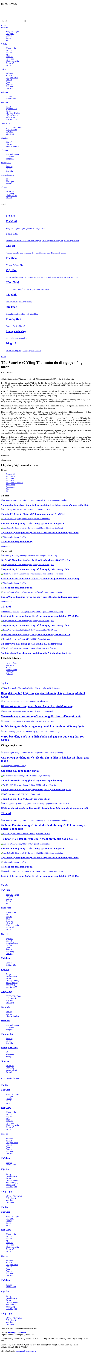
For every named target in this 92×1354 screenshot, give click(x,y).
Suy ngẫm (9, 183)
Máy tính (9, 132)
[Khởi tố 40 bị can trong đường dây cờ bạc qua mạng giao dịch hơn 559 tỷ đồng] (32, 574)
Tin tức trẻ (10, 191)
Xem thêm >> (6, 546)
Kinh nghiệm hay (12, 146)
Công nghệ (10, 672)
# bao (8, 491)
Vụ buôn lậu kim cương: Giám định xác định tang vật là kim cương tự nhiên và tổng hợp (45, 505)
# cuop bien (10, 476)
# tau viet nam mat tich (14, 483)
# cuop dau (10, 480)
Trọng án (9, 57)
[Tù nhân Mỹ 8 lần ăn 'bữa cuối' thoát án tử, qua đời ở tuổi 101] (25, 509)
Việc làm (4, 103)
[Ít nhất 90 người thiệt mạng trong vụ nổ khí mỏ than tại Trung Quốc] (27, 721)
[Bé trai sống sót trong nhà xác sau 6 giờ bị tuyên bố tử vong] (24, 701)
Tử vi (8, 179)
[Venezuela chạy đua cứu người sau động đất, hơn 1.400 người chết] (27, 711)
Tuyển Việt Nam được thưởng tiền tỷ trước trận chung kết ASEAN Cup (36, 560)
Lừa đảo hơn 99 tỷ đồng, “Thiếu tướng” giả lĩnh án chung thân (32, 523)
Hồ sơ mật (10, 59)
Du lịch (8, 169)
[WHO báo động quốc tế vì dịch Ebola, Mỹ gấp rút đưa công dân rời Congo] (30, 731)
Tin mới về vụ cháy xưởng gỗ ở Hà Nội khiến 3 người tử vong (31, 644)
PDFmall (9, 674)
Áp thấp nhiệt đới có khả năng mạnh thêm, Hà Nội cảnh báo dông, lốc (36, 653)
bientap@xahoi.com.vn (17, 1332)
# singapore (10, 487)
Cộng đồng (10, 193)
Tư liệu (8, 38)
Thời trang (10, 86)
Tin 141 (9, 65)
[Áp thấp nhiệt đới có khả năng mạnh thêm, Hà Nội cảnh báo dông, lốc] (28, 648)
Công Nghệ (5, 123)
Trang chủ (5, 1078)
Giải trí (3, 69)
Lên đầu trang (14, 1078)
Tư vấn (8, 107)
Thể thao (4, 92)
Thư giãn (9, 171)
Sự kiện (5, 683)
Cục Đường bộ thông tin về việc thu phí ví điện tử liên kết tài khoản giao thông (40, 532)
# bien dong (10, 485)
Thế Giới (4, 27)
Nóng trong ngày (12, 32)
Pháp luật (4, 44)
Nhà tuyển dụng (12, 115)
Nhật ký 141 (10, 665)
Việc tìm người (11, 119)
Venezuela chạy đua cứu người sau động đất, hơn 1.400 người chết (41, 716)
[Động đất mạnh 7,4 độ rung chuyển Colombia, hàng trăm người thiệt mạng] (30, 688)
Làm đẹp (9, 88)
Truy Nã (9, 52)
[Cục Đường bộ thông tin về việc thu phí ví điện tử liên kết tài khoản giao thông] (32, 528)
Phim (8, 82)
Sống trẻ (4, 187)
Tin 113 (9, 50)
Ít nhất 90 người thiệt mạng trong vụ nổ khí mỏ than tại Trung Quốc (42, 726)
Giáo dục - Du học (13, 113)
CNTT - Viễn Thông (14, 127)
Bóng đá (9, 96)
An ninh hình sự (12, 663)
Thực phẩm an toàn (13, 154)
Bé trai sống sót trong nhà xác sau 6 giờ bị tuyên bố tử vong (37, 706)
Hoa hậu (9, 80)
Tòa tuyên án (11, 48)
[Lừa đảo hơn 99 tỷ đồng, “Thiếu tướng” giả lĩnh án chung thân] (25, 519)
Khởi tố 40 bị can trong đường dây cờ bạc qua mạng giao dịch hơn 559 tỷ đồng (40, 578)
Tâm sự (9, 142)
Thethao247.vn (11, 670)
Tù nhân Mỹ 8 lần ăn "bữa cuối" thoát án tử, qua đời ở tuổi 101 (33, 514)
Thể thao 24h (11, 98)
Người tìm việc (11, 109)
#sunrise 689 (10, 474)
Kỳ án (8, 55)
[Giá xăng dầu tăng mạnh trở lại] (13, 537)
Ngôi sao (9, 73)
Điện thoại (10, 134)
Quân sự (9, 36)
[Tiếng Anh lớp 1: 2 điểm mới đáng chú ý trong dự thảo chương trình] (27, 565)
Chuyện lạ (10, 34)
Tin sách (9, 198)
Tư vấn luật (10, 63)
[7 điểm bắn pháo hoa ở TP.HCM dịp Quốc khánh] (20, 794)
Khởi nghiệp (10, 117)
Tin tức (3, 25)
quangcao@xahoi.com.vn (25, 1351)
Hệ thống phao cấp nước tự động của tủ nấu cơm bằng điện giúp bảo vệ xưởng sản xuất (44, 808)
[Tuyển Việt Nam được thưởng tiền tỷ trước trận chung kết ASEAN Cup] (29, 556)
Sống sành (10, 181)
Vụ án (8, 40)
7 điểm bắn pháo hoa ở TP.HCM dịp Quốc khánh (25, 799)
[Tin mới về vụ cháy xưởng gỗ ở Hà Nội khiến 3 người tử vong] (25, 639)
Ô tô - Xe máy (11, 130)
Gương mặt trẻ (11, 196)
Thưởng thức (6, 163)
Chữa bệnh (10, 156)
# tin (7, 489)
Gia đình (4, 138)
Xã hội (8, 667)
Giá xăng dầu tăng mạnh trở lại (16, 541)
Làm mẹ (9, 144)
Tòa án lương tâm (12, 61)
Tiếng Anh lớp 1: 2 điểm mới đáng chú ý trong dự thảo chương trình (35, 569)
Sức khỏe (4, 150)
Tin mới (6, 606)
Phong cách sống (7, 175)
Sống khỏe (10, 159)
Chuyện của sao (12, 78)
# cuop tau (10, 478)
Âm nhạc (9, 84)
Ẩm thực (9, 167)
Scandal (9, 75)
